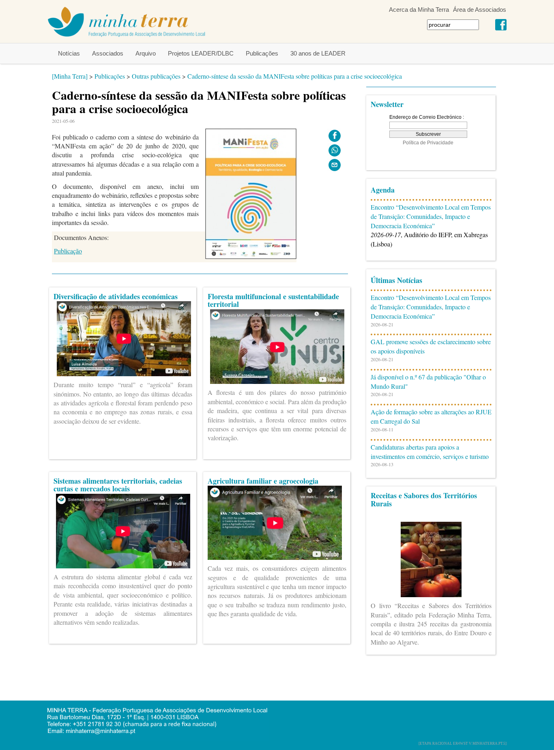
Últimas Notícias (396, 280)
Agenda (383, 189)
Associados (107, 53)
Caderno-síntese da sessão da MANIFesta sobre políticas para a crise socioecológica (294, 76)
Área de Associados (479, 9)
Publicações (262, 53)
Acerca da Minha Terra (419, 9)
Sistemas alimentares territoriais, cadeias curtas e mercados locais (118, 485)
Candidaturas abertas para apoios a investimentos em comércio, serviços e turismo (430, 452)
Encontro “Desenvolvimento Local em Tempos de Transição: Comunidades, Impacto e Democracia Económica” (431, 216)
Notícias (69, 53)
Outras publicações (156, 76)
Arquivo (145, 53)
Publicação (68, 250)
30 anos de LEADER (318, 53)
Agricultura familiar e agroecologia (263, 481)
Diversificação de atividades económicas (116, 296)
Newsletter (387, 104)
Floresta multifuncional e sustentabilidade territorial (273, 300)
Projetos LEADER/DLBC (201, 53)
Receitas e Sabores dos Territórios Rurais (424, 499)
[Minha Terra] (70, 76)
